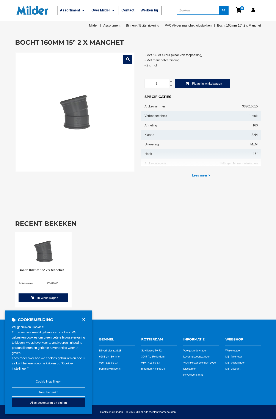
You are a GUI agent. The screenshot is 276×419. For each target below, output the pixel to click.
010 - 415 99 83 (150, 362)
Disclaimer (189, 368)
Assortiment (70, 10)
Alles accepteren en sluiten (48, 402)
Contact (127, 10)
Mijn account (232, 368)
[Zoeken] (224, 10)
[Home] (32, 10)
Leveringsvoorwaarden (196, 356)
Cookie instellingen (48, 381)
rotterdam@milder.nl (153, 368)
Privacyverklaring (193, 374)
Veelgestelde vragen (195, 350)
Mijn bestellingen (235, 362)
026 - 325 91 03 (108, 362)
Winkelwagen (233, 350)
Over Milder (100, 10)
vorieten (238, 356)
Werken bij (149, 10)
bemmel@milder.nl (110, 368)
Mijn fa (229, 356)
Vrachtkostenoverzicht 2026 (199, 362)
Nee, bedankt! (48, 392)
